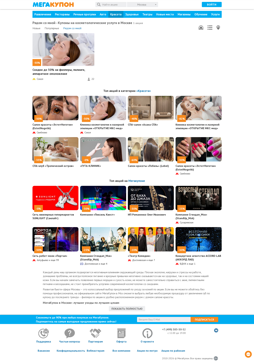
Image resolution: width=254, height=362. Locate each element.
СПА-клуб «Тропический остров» (53, 166)
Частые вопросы (69, 341)
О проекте (147, 341)
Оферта (121, 341)
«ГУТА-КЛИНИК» (90, 166)
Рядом (72, 28)
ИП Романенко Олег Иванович (147, 214)
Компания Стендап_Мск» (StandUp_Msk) (191, 216)
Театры (147, 14)
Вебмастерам (95, 350)
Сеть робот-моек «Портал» (49, 256)
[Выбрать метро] (201, 27)
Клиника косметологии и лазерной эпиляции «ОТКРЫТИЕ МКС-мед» (102, 126)
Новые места (165, 14)
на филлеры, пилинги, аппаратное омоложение (58, 72)
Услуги (215, 14)
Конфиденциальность (70, 350)
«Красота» (143, 91)
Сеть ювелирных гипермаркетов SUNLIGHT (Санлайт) (53, 216)
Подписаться (204, 319)
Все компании (121, 350)
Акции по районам (173, 350)
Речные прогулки (84, 14)
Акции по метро (147, 350)
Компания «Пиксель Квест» (97, 214)
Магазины (184, 14)
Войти (211, 4)
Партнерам (95, 341)
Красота (115, 14)
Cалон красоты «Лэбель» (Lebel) (148, 166)
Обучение (200, 14)
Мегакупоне (136, 181)
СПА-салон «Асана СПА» (143, 124)
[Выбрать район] (210, 27)
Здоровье (132, 14)
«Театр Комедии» (139, 256)
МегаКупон (53, 4)
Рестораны (62, 14)
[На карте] (218, 27)
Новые (36, 28)
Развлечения (42, 14)
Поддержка (43, 341)
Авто (103, 14)
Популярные (52, 28)
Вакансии (44, 350)
